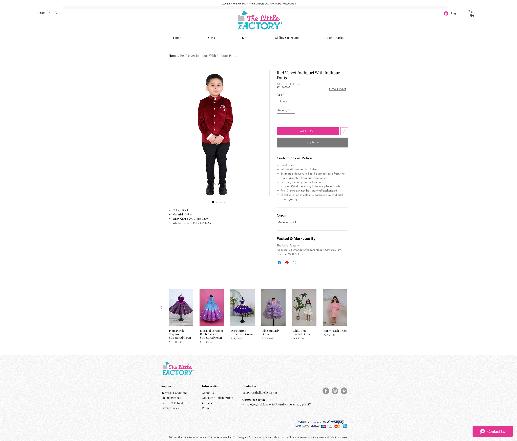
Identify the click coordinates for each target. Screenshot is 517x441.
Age (280, 94)
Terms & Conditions (174, 393)
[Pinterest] (344, 390)
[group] (258, 319)
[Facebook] (326, 390)
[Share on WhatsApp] (294, 262)
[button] (43, 12)
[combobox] (312, 101)
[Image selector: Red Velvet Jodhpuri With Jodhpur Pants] (213, 202)
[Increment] (292, 117)
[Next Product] (354, 307)
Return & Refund (173, 403)
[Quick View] (180, 307)
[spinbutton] (286, 117)
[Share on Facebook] (279, 262)
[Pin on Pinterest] (287, 262)
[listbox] (43, 12)
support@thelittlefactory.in (260, 392)
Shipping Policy (171, 398)
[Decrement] (279, 117)
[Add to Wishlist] (344, 131)
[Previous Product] (161, 307)
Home (173, 55)
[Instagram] (335, 390)
